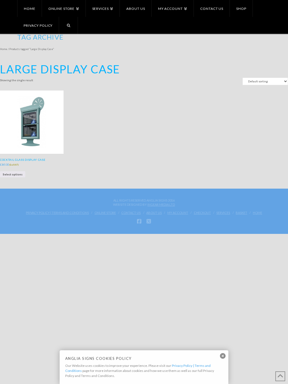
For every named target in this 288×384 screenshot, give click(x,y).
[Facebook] (139, 221)
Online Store (105, 212)
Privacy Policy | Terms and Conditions (57, 212)
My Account (177, 212)
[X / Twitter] (149, 221)
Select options (12, 174)
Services (223, 212)
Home (3, 49)
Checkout (202, 212)
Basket (241, 212)
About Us (154, 212)
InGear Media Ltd (161, 204)
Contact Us (131, 212)
